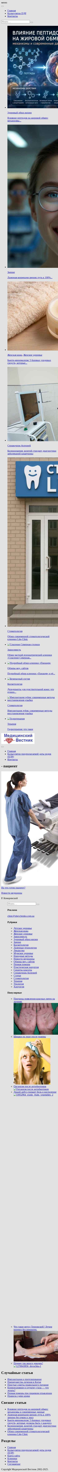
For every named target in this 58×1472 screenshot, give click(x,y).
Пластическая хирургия (26, 967)
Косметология (14, 684)
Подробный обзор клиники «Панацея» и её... (31, 673)
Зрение (11, 272)
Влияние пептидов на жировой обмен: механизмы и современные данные (27, 1410)
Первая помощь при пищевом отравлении (29, 1393)
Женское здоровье (32, 355)
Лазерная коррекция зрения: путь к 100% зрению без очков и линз (29, 1416)
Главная (11, 10)
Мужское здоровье (23, 953)
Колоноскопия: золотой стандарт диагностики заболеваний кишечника (31, 452)
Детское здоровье (23, 928)
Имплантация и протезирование (24, 1379)
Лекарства (19, 950)
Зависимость (14, 649)
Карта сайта (13, 1455)
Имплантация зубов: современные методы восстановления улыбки (29, 712)
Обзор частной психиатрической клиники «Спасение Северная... (29, 656)
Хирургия (19, 986)
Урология (19, 984)
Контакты (12, 16)
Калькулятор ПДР (16, 13)
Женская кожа (14, 355)
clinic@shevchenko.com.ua (20, 916)
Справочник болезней (19, 445)
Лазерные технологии (25, 947)
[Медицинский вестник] (17, 743)
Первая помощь (22, 964)
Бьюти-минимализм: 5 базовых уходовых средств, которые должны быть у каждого (29, 1421)
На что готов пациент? (13, 887)
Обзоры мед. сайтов (17, 668)
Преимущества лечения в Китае (24, 1382)
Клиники (12, 1458)
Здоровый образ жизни (19, 112)
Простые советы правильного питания (27, 1385)
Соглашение (13, 1464)
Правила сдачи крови (18, 1396)
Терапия (11, 724)
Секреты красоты (23, 970)
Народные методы (23, 956)
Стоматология (14, 631)
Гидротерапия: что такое (20, 729)
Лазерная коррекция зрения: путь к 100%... (29, 277)
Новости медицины (11, 893)
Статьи (17, 975)
